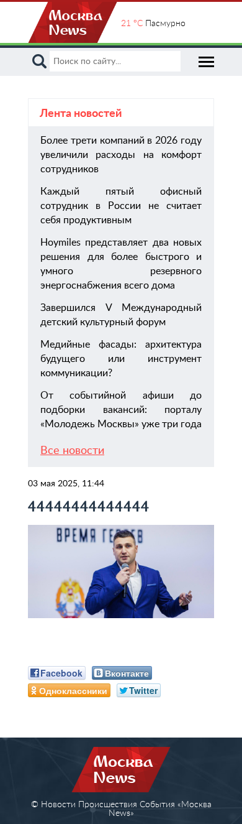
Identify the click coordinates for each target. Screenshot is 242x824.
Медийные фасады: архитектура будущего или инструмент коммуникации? (121, 359)
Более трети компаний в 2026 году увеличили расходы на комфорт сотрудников (121, 155)
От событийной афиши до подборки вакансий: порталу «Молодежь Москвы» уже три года (121, 410)
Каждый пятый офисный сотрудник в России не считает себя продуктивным (121, 206)
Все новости (72, 450)
